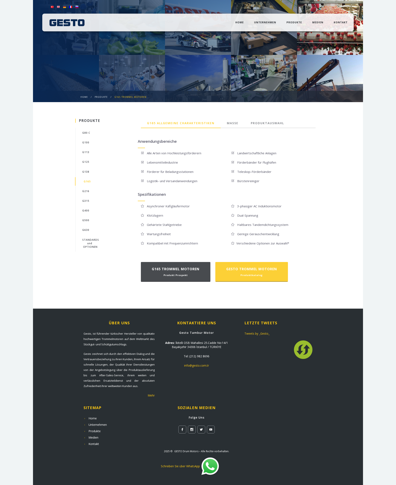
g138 (85, 171)
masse (232, 123)
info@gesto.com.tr (196, 365)
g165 (87, 181)
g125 (85, 162)
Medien (317, 22)
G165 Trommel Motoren (130, 97)
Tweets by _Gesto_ (257, 333)
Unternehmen (265, 22)
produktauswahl (267, 123)
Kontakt (341, 22)
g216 (85, 191)
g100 (85, 142)
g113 (85, 152)
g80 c (86, 133)
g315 (85, 201)
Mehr (151, 395)
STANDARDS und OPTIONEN (90, 243)
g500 (85, 220)
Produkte (294, 22)
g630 (85, 230)
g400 (85, 210)
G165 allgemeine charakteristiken (180, 123)
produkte (101, 97)
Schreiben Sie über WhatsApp (180, 466)
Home (239, 22)
